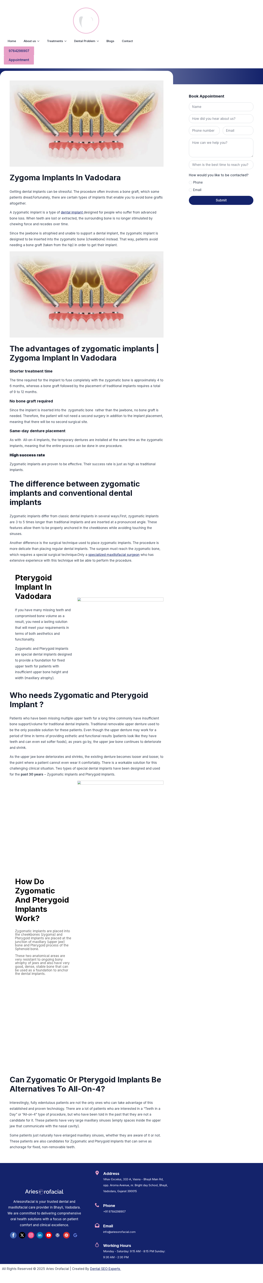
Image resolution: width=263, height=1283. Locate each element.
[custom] (57, 1235)
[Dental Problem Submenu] (99, 41)
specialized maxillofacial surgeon (114, 555)
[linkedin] (40, 1235)
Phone (198, 182)
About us (30, 41)
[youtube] (48, 1235)
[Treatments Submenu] (66, 41)
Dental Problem (84, 41)
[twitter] (22, 1235)
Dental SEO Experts (105, 1269)
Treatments (55, 41)
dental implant (72, 212)
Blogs (110, 41)
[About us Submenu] (39, 41)
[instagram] (31, 1235)
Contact (127, 41)
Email (197, 190)
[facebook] (13, 1235)
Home (12, 41)
